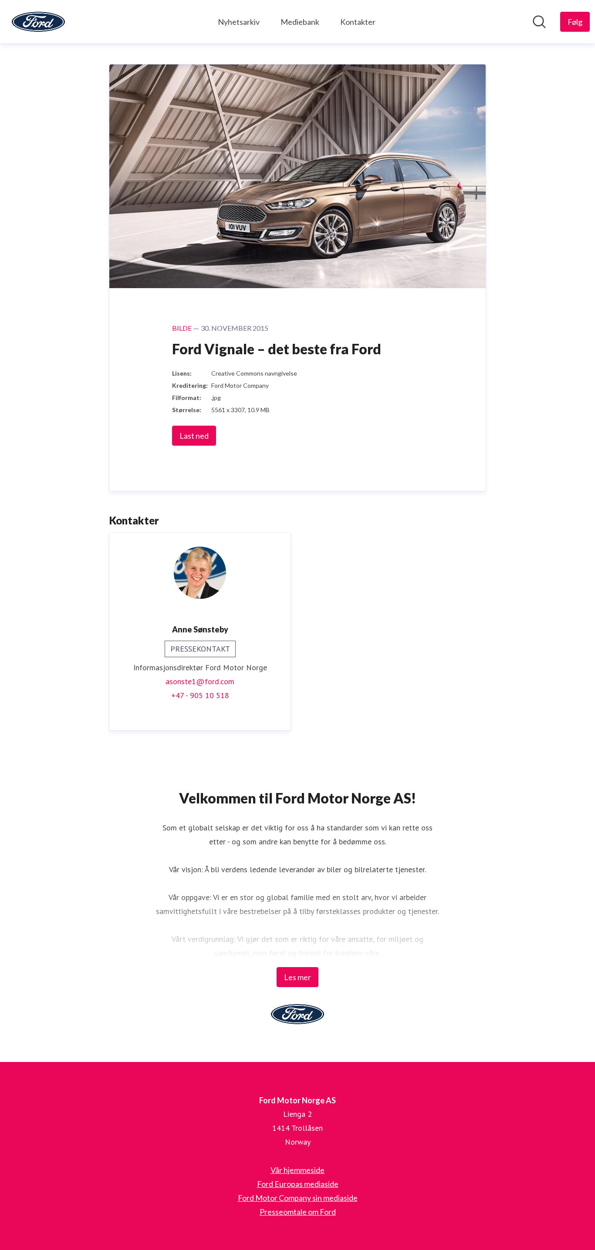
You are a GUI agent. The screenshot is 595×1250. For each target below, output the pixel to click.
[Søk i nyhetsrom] (539, 22)
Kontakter (357, 22)
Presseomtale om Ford (298, 1211)
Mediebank (300, 22)
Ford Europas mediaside (297, 1184)
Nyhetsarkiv (239, 22)
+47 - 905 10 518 (200, 695)
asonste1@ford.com (200, 681)
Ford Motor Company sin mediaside (298, 1198)
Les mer (297, 977)
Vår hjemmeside (297, 1170)
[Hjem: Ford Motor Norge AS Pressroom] (38, 21)
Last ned (194, 435)
